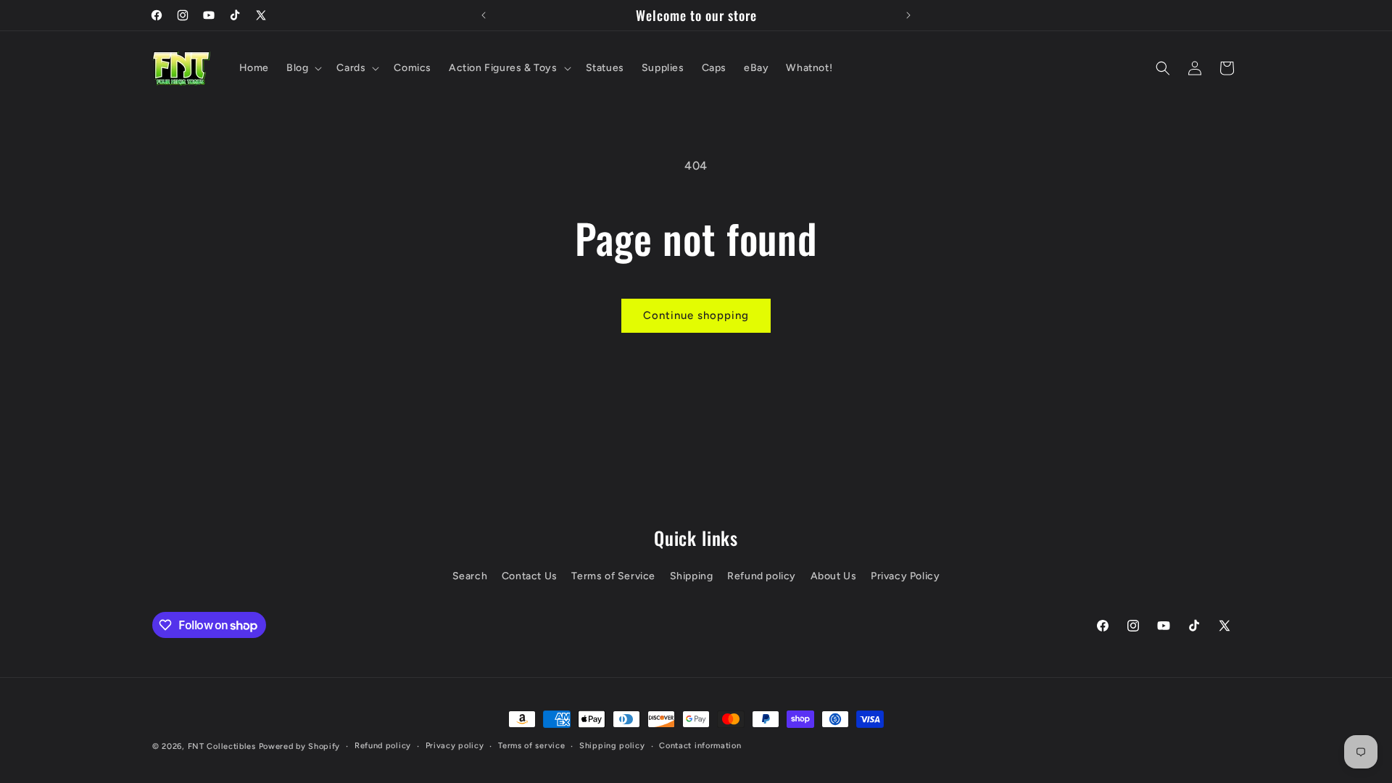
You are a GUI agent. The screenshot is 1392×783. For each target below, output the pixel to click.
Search (470, 576)
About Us (834, 576)
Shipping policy (612, 745)
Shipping (691, 576)
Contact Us (530, 576)
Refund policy (761, 576)
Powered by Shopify (300, 746)
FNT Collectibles (222, 746)
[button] (303, 68)
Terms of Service (613, 576)
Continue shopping (696, 315)
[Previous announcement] (484, 15)
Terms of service (531, 745)
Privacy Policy (905, 576)
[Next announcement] (908, 15)
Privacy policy (455, 745)
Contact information (700, 745)
